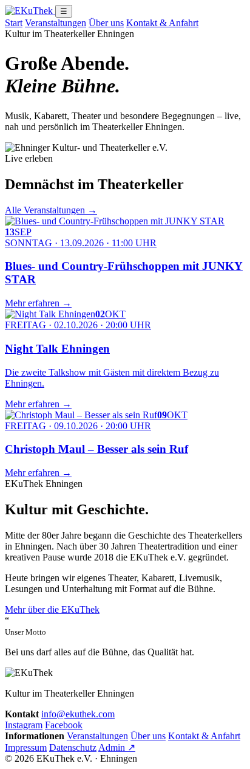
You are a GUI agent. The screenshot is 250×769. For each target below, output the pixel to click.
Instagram (23, 725)
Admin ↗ (116, 747)
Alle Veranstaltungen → (51, 210)
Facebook (64, 725)
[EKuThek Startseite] (30, 10)
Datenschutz (72, 747)
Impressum (26, 747)
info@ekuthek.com (78, 714)
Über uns (106, 23)
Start (13, 23)
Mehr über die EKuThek (52, 609)
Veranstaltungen (55, 23)
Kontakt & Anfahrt (162, 23)
